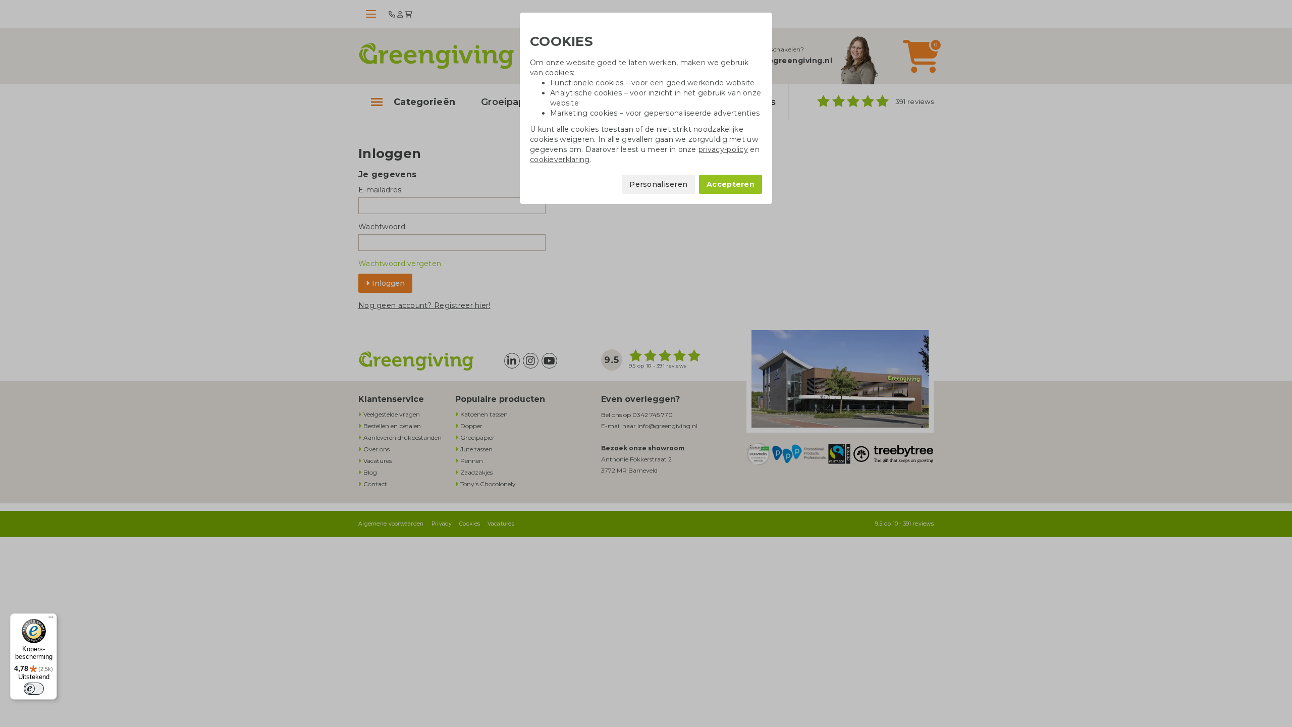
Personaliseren (658, 184)
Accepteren (731, 184)
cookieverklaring (559, 159)
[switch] (34, 689)
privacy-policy (723, 149)
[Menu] (51, 619)
